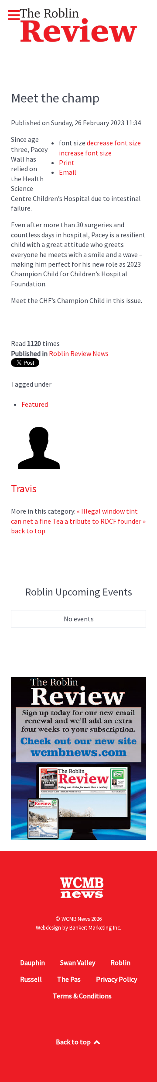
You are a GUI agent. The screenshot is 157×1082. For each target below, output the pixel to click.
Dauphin (32, 962)
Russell (31, 979)
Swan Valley (77, 962)
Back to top (74, 1041)
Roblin (120, 962)
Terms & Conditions (82, 995)
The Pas (69, 979)
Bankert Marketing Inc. (95, 927)
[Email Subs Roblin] (78, 757)
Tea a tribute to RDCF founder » (99, 521)
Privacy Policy (116, 979)
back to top (28, 530)
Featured (34, 404)
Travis (24, 488)
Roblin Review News (79, 353)
